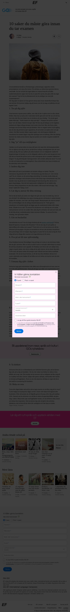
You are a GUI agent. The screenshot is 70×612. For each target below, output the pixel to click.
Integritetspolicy (39, 324)
